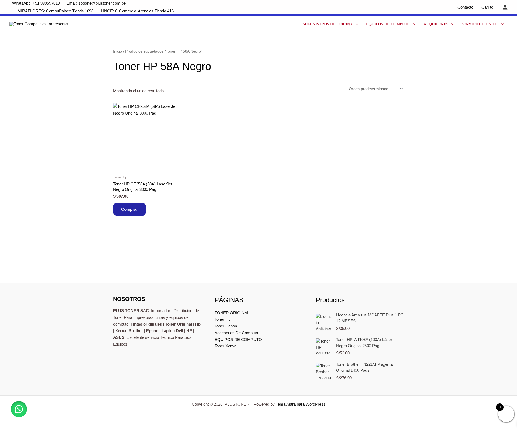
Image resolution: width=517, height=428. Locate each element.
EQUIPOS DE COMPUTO (388, 23)
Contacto (465, 7)
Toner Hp (222, 319)
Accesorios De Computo (236, 332)
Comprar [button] (129, 209)
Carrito (487, 7)
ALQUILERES (436, 23)
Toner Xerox (225, 346)
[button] (355, 24)
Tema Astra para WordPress (301, 404)
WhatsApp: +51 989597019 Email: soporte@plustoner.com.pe (69, 3)
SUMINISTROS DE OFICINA (328, 23)
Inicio (117, 51)
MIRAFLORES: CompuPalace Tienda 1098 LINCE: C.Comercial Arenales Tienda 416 (96, 11)
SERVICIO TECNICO (480, 23)
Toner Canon (226, 326)
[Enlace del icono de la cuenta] (505, 7)
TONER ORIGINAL (232, 312)
